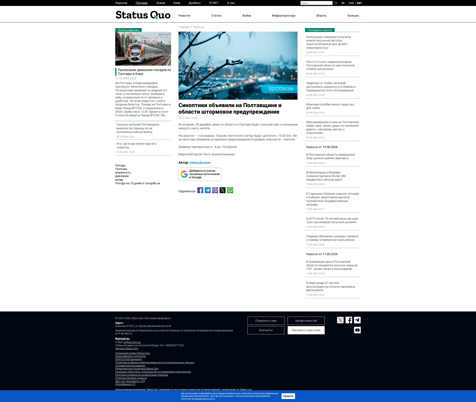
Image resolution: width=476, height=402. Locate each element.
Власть (322, 15)
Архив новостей (306, 320)
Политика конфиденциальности (198, 399)
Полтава (142, 3)
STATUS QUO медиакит (128, 359)
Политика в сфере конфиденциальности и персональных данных (154, 362)
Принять (288, 396)
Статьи (216, 15)
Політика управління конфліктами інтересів (141, 374)
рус (359, 2)
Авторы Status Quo (126, 348)
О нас (231, 3)
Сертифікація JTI (125, 384)
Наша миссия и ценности (130, 356)
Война (246, 15)
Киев (176, 3)
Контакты (122, 338)
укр (351, 2)
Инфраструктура (283, 15)
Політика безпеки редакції (131, 378)
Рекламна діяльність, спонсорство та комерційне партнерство (153, 371)
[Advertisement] (238, 208)
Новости (184, 15)
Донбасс (195, 3)
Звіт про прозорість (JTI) (130, 381)
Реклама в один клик (306, 330)
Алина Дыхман (200, 162)
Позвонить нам (266, 320)
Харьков (121, 3)
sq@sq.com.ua (132, 342)
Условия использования (130, 365)
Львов (160, 3)
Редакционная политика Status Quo (136, 368)
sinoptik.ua (153, 183)
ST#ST (213, 3)
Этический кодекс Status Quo (132, 353)
